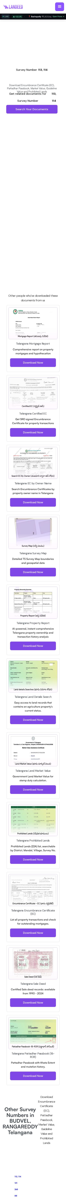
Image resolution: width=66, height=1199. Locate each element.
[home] (14, 6)
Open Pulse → (58, 16)
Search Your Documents (32, 109)
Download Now (33, 363)
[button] (59, 6)
